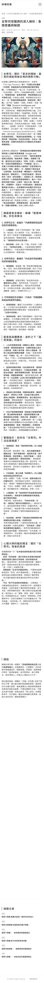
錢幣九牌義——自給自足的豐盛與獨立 (17, 956)
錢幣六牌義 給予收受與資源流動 (14, 940)
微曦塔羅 (7, 4)
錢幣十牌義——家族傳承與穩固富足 (16, 932)
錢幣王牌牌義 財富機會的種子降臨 (15, 925)
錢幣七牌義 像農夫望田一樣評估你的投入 (18, 916)
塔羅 (3, 18)
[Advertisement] (22, 798)
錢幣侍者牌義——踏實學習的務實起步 (17, 948)
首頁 (3, 13)
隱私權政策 (33, 979)
